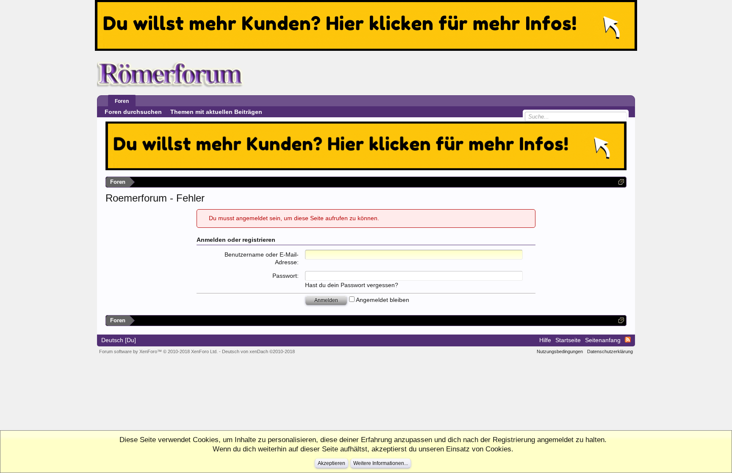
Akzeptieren (331, 463)
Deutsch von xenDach (258, 351)
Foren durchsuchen (133, 111)
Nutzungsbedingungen (560, 351)
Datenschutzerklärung (610, 351)
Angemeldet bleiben (382, 299)
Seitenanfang (603, 340)
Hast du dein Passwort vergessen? (351, 285)
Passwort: (285, 275)
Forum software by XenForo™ (158, 351)
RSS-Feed (628, 340)
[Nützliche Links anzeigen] (621, 182)
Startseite (568, 340)
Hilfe (545, 340)
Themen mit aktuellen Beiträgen (216, 111)
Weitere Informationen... (380, 463)
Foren (122, 101)
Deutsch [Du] (118, 340)
